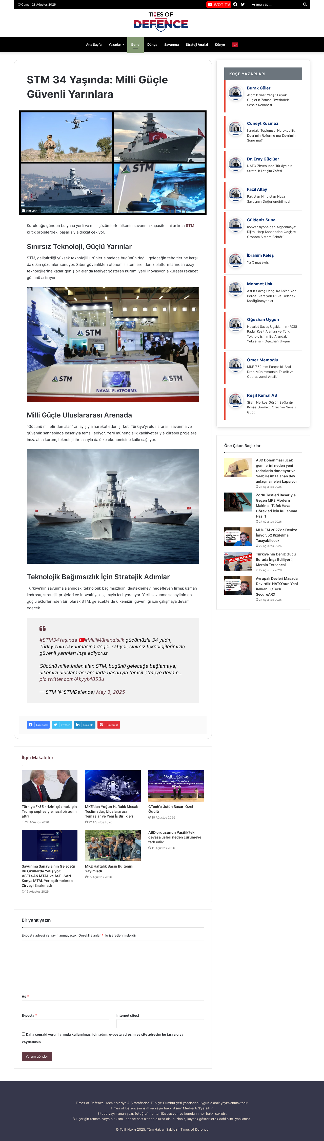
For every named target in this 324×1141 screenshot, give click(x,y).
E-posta (29, 1015)
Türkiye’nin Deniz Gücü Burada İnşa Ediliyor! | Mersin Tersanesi (276, 559)
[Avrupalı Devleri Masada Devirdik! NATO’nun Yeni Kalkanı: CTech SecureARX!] (238, 585)
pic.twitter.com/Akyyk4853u (71, 679)
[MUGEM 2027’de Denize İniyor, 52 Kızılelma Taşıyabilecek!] (238, 536)
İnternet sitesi (127, 1015)
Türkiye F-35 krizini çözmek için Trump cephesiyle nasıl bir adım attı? (49, 811)
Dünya (152, 44)
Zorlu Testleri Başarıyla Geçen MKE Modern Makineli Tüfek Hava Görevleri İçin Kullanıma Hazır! (276, 505)
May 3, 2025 (110, 692)
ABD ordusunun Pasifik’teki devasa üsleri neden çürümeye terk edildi (174, 837)
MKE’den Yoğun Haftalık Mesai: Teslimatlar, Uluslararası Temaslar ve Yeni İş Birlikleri (111, 811)
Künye (220, 44)
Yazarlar (115, 44)
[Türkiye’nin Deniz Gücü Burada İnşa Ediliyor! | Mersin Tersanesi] (238, 561)
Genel (135, 44)
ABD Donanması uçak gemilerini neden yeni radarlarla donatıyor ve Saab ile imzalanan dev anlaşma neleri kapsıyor (276, 470)
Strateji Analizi (197, 44)
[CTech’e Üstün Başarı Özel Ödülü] (176, 786)
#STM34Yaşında (58, 640)
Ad (25, 996)
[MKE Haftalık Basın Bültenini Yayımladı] (113, 845)
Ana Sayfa (94, 44)
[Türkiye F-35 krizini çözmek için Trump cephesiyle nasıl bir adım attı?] (49, 786)
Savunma (171, 44)
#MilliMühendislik (104, 640)
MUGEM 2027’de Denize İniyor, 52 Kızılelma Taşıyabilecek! (276, 535)
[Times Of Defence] (162, 23)
